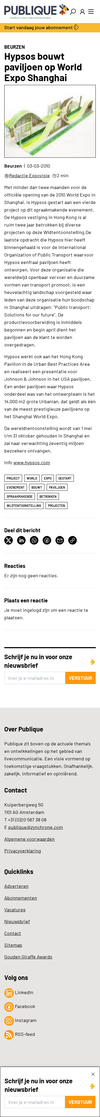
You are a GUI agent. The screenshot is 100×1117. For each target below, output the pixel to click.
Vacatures (15, 909)
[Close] (93, 1074)
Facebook (24, 1006)
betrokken (48, 496)
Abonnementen (20, 898)
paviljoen (57, 487)
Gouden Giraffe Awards (28, 957)
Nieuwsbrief (17, 921)
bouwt (36, 487)
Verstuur (80, 1102)
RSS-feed (24, 1034)
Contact (12, 933)
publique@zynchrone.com (35, 827)
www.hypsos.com (31, 462)
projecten (56, 505)
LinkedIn (23, 992)
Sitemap (13, 945)
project (13, 478)
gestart (64, 478)
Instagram (25, 1020)
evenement (16, 487)
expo (47, 478)
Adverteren (16, 886)
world (32, 478)
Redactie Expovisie (29, 175)
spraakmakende (20, 496)
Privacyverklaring (22, 851)
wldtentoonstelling (24, 505)
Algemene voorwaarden (29, 839)
